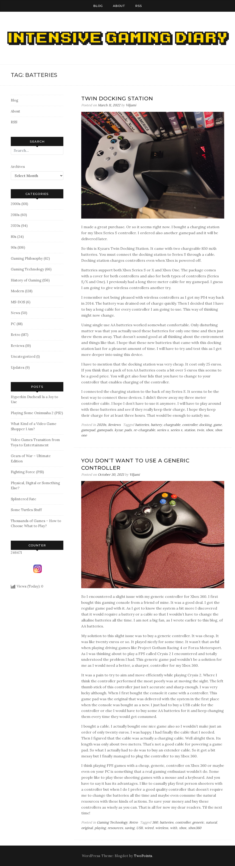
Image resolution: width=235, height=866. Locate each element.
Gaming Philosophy (27, 258)
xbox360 (194, 828)
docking (205, 425)
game (217, 425)
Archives (18, 166)
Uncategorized (23, 356)
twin (200, 430)
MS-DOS (18, 302)
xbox (209, 430)
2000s (15, 204)
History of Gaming (26, 280)
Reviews (17, 345)
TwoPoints (143, 856)
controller (189, 425)
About (119, 6)
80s (13, 236)
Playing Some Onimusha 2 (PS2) (37, 413)
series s (163, 430)
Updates (17, 367)
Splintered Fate (23, 499)
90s (14, 247)
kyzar (119, 430)
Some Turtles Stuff (26, 510)
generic (198, 822)
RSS (138, 6)
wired (149, 828)
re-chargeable (144, 430)
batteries (142, 425)
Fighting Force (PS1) (27, 472)
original (87, 828)
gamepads (105, 430)
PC (13, 324)
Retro (15, 334)
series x (176, 430)
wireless (161, 828)
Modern (17, 291)
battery (156, 425)
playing (100, 828)
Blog (98, 6)
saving (129, 828)
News (15, 313)
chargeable (172, 425)
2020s (15, 225)
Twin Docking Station (117, 98)
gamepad (88, 430)
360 (155, 822)
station (189, 430)
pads (128, 430)
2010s (15, 215)
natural (211, 822)
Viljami (131, 105)
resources (115, 828)
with (173, 828)
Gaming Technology (27, 269)
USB (139, 828)
